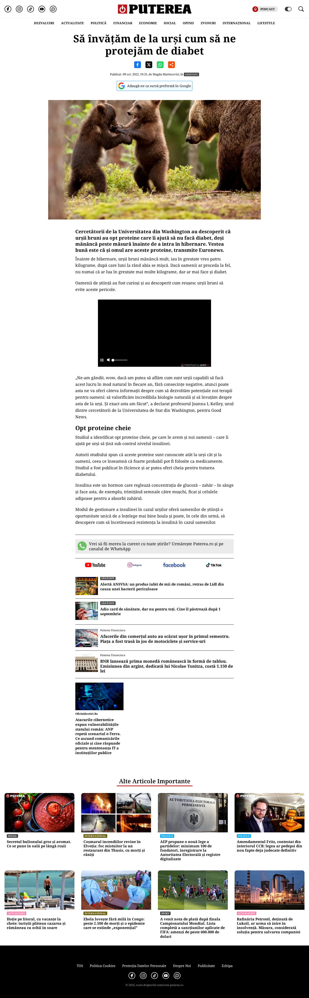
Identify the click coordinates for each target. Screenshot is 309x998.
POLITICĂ (99, 23)
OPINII (188, 23)
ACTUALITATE (72, 23)
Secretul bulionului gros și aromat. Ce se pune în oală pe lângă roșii (39, 844)
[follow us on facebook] (174, 565)
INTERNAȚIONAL (237, 23)
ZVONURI (208, 23)
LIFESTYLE (266, 23)
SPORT (165, 913)
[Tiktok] (30, 9)
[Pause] (102, 360)
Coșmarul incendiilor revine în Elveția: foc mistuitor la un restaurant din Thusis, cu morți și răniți (114, 848)
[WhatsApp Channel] (53, 9)
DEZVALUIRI (44, 23)
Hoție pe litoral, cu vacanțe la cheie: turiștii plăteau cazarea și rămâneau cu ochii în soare (36, 923)
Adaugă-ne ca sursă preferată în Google (159, 85)
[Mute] (108, 360)
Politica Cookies (102, 966)
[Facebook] (8, 9)
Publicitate (206, 966)
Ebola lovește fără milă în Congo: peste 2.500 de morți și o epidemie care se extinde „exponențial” (114, 923)
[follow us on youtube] (95, 565)
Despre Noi (182, 966)
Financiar (122, 23)
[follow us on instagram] (134, 565)
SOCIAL (170, 23)
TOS (80, 966)
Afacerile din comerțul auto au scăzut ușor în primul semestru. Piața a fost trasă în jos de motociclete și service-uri (165, 639)
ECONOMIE (148, 23)
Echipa (227, 966)
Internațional (95, 836)
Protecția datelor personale (144, 966)
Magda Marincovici (166, 74)
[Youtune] (41, 9)
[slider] (119, 361)
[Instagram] (19, 9)
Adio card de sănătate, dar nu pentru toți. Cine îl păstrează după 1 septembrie (160, 611)
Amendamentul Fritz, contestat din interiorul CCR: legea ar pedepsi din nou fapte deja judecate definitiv (269, 846)
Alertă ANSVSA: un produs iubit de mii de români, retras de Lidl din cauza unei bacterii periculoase (162, 586)
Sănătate (191, 74)
